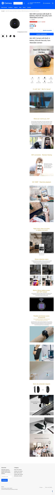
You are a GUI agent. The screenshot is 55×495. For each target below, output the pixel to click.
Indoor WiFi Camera (18, 472)
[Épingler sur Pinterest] (35, 26)
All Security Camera (18, 475)
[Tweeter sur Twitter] (32, 26)
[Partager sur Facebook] (30, 26)
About (24, 7)
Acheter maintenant (41, 34)
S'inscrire (4, 480)
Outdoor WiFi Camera (18, 474)
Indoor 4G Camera (18, 469)
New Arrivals (4, 7)
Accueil (2, 11)
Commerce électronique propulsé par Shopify (9, 489)
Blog (20, 7)
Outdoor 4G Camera (18, 471)
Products (10, 7)
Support (16, 7)
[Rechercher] (24, 3)
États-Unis (48, 487)
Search (2, 486)
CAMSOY (33, 19)
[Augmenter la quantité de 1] (39, 30)
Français (41, 487)
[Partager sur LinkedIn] (33, 26)
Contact (29, 7)
